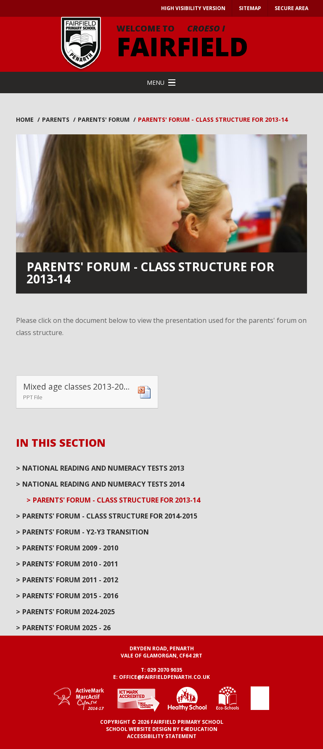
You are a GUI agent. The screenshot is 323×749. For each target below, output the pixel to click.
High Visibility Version (193, 8)
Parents (55, 119)
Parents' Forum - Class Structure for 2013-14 (213, 119)
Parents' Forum (104, 119)
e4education (199, 729)
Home (25, 119)
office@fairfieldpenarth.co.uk (164, 677)
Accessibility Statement (161, 736)
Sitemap (250, 8)
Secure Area (291, 8)
